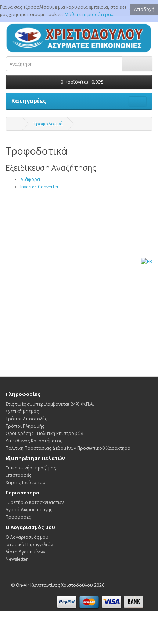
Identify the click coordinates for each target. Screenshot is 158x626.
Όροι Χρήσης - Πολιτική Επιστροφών (44, 433)
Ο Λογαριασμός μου (27, 537)
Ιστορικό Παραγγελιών (29, 544)
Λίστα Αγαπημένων (25, 552)
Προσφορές (18, 517)
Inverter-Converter (39, 187)
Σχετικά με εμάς (22, 411)
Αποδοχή (144, 9)
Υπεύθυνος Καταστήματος (34, 441)
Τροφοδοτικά (48, 124)
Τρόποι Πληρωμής (25, 426)
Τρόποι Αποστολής (26, 419)
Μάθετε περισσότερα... (89, 14)
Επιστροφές (18, 475)
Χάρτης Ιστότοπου (26, 482)
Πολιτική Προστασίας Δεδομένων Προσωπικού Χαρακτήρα (68, 448)
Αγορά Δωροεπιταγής (29, 510)
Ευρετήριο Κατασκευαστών (35, 502)
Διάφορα (30, 179)
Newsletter (17, 559)
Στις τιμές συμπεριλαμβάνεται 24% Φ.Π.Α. (50, 404)
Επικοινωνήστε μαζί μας (31, 468)
